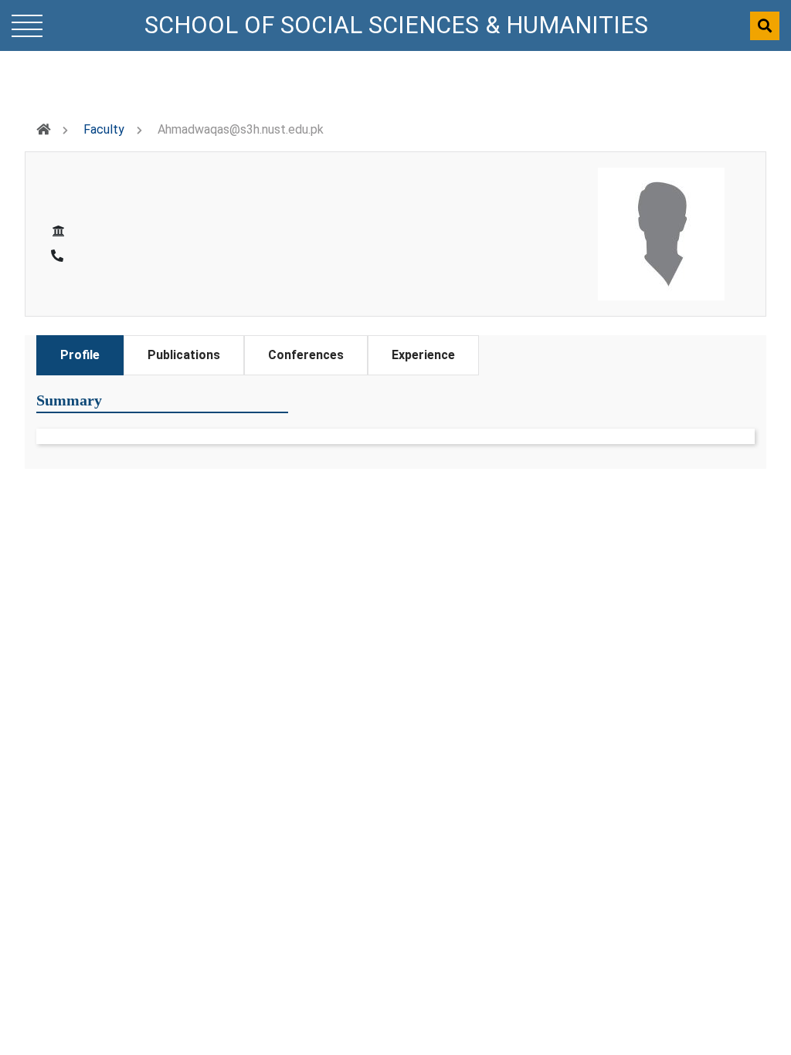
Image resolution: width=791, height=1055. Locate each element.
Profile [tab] (80, 355)
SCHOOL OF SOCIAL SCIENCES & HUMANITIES (396, 25)
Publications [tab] (184, 355)
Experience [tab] (423, 355)
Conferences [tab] (306, 355)
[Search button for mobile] (764, 26)
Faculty (103, 129)
